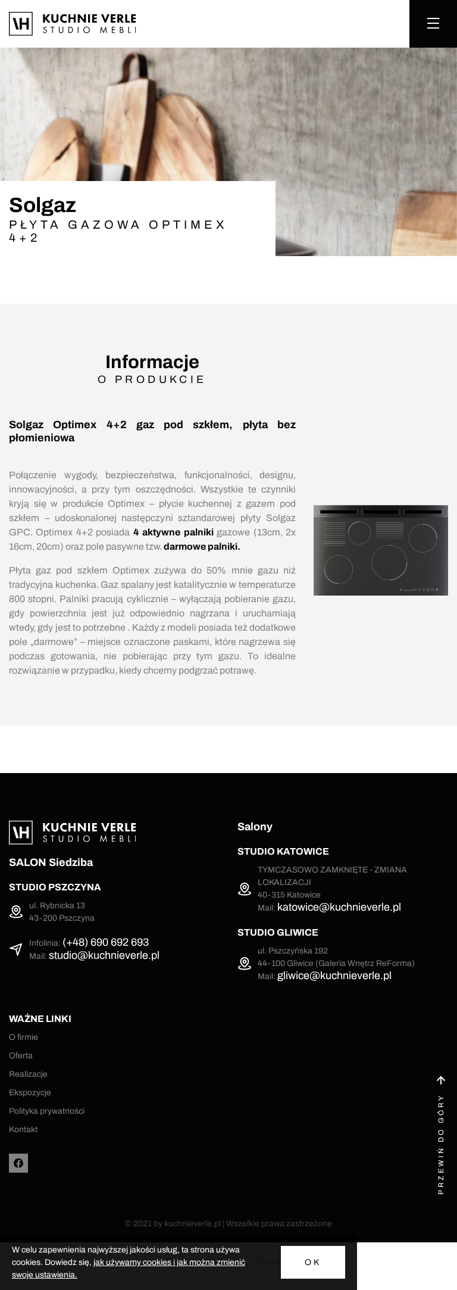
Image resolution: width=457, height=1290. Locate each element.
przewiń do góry (441, 1144)
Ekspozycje (30, 1092)
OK (313, 1262)
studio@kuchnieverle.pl (104, 955)
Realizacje (28, 1074)
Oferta (21, 1055)
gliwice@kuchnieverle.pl (334, 975)
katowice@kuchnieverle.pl (339, 907)
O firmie (23, 1037)
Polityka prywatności (46, 1111)
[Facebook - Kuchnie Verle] (18, 1163)
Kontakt (23, 1129)
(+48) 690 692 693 (105, 942)
